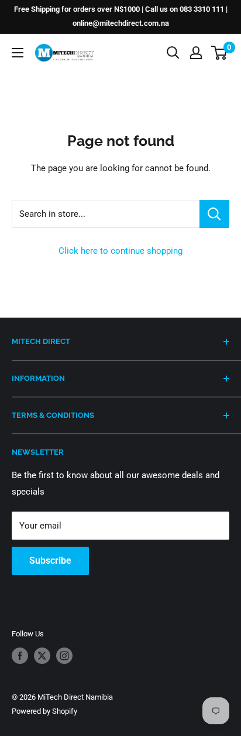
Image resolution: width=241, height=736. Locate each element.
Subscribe (50, 560)
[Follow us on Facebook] (20, 656)
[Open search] (173, 52)
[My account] (196, 52)
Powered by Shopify (44, 711)
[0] (219, 53)
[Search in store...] (214, 214)
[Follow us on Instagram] (64, 656)
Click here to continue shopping (120, 251)
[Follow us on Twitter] (42, 656)
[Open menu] (17, 52)
